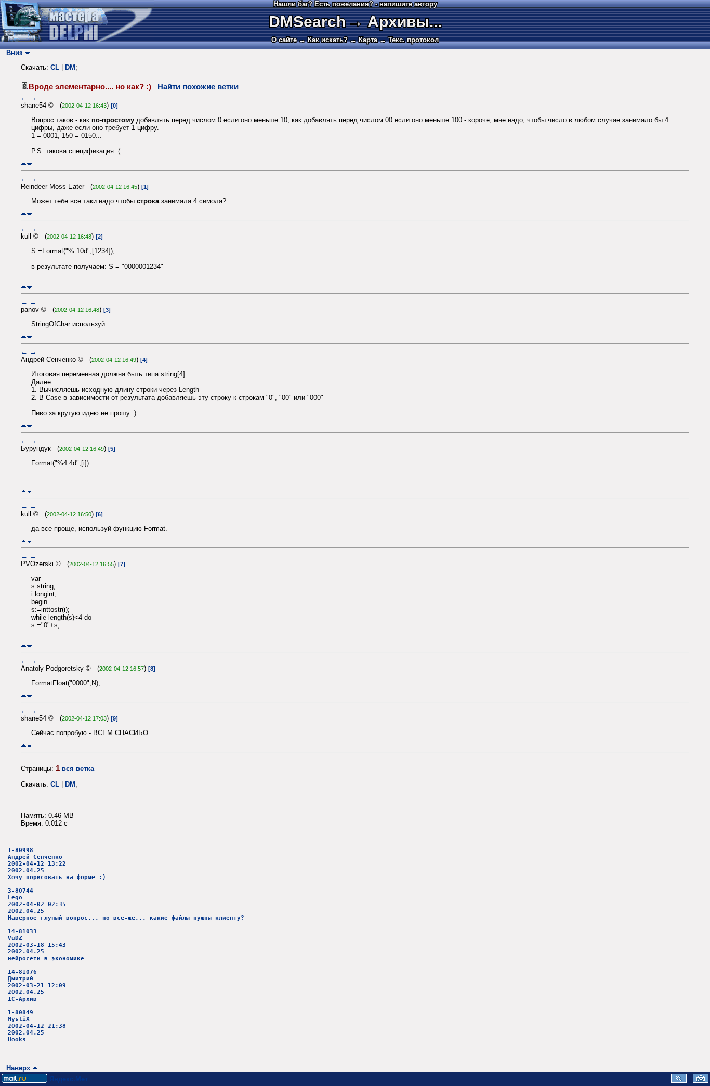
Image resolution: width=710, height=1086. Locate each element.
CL (54, 67)
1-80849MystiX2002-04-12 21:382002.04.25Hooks (37, 1026)
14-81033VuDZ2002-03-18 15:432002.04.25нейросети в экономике (46, 945)
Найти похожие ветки (198, 87)
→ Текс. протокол (409, 40)
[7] (121, 564)
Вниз (12, 53)
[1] (145, 187)
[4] (144, 360)
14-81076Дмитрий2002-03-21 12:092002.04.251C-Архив (37, 985)
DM (70, 67)
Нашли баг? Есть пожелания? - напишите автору (355, 4)
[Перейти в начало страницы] (24, 164)
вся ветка (78, 769)
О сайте (284, 40)
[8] (151, 668)
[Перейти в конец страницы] (29, 164)
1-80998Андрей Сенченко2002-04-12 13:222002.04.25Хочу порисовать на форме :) (57, 864)
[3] (107, 310)
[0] (114, 105)
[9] (114, 718)
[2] (99, 236)
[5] (111, 449)
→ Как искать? (323, 40)
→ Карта (363, 40)
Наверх (16, 1068)
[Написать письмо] (700, 1080)
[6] (99, 514)
